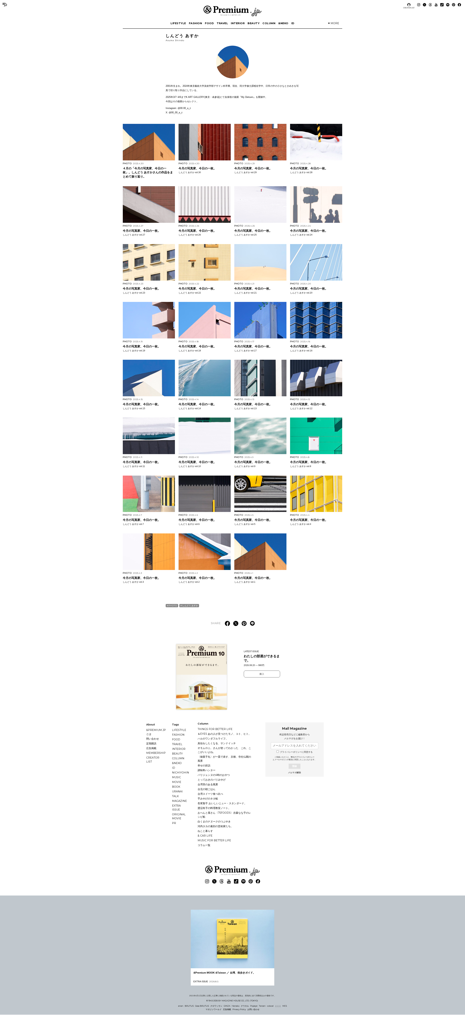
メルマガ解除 (294, 772)
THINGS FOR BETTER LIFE (215, 729)
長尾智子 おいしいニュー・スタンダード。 (222, 803)
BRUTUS (189, 1006)
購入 (262, 674)
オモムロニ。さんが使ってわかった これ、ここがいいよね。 (224, 750)
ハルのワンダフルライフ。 (213, 738)
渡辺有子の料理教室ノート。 (214, 808)
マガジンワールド (214, 1009)
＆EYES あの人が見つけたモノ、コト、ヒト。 (224, 733)
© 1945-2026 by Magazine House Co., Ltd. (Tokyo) (232, 1000)
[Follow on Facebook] (459, 5)
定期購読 (151, 743)
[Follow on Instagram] (419, 5)
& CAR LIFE (205, 835)
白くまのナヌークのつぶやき (214, 821)
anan (180, 1006)
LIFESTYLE (178, 23)
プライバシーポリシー (305, 757)
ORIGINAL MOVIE (179, 816)
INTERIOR (238, 23)
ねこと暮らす (205, 831)
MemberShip (156, 753)
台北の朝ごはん (206, 789)
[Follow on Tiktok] (442, 5)
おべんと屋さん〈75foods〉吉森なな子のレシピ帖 (224, 814)
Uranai (177, 791)
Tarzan (262, 1006)
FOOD (209, 23)
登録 (294, 766)
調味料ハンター (206, 770)
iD (292, 23)
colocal (270, 1006)
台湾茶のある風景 (208, 784)
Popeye (253, 1006)
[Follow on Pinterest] (453, 5)
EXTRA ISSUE (176, 807)
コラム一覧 (204, 845)
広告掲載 (151, 748)
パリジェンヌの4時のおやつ (214, 775)
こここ (278, 1006)
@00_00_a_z (176, 112)
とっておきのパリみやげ (212, 779)
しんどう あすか (190, 605)
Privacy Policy (239, 1009)
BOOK (176, 786)
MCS (284, 1006)
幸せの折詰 (204, 765)
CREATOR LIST (409, 8)
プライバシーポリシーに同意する (296, 752)
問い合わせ (152, 738)
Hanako (235, 1006)
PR (174, 823)
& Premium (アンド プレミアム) (232, 10)
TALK (175, 796)
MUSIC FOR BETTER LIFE (214, 840)
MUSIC (176, 777)
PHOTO (173, 605)
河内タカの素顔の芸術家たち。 (215, 826)
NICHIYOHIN (180, 772)
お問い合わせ (253, 1009)
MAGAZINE (179, 801)
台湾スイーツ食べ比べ (210, 793)
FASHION (195, 23)
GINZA (227, 1006)
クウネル (245, 1006)
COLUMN (268, 23)
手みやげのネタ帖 (208, 798)
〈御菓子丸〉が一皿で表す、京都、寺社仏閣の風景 (224, 758)
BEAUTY (254, 23)
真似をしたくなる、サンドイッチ (217, 743)
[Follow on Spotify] (448, 5)
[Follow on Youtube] (436, 5)
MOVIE (176, 782)
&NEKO (283, 23)
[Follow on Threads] (430, 5)
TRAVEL (222, 23)
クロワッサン (216, 1006)
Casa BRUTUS (202, 1006)
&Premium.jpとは (156, 732)
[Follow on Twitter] (424, 5)
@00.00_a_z (184, 108)
